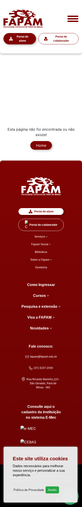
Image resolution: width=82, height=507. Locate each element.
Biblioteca (41, 252)
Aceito (52, 490)
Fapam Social (40, 244)
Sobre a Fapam (40, 259)
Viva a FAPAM (39, 317)
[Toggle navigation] (73, 18)
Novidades (40, 328)
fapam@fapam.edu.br (43, 356)
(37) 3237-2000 (43, 368)
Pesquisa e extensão (39, 306)
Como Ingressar (41, 285)
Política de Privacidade (28, 490)
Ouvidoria (41, 267)
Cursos (40, 296)
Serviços (40, 236)
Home (41, 145)
